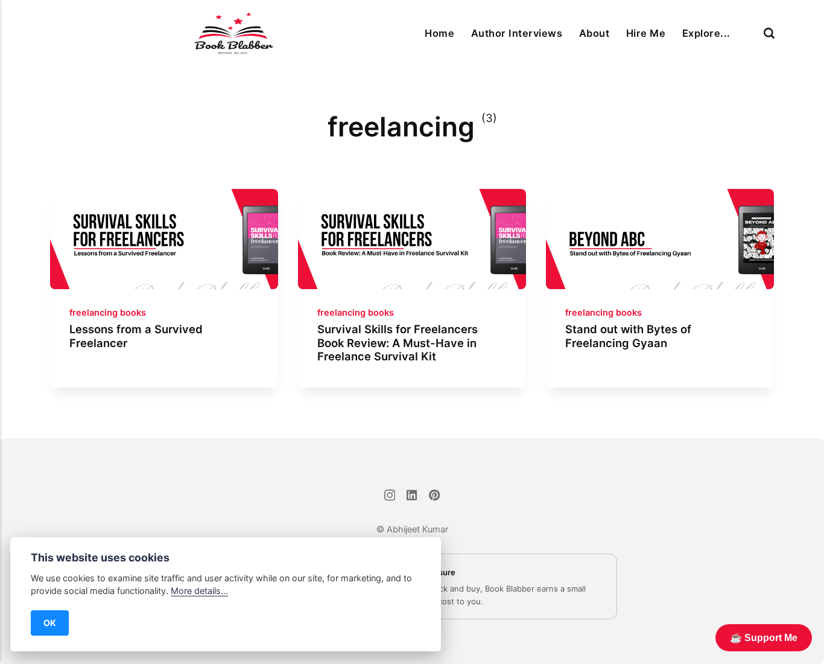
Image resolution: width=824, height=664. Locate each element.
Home (439, 33)
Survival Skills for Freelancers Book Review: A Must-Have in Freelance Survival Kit (397, 343)
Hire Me (645, 33)
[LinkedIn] (412, 496)
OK (49, 623)
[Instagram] (390, 496)
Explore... (706, 33)
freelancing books (107, 312)
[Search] (769, 33)
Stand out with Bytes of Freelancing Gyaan (628, 336)
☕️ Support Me (763, 638)
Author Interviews (516, 33)
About (594, 33)
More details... (199, 591)
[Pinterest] (434, 496)
